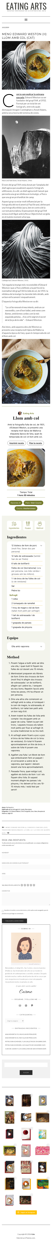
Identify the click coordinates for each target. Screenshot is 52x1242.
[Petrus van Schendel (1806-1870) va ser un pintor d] (26, 1101)
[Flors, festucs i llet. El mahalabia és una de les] (9, 1200)
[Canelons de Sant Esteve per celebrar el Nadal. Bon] (42, 1101)
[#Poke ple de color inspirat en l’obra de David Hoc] (26, 1184)
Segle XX (10, 813)
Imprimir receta (16, 443)
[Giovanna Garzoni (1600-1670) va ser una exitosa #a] (9, 1150)
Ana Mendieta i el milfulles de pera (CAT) (21, 1038)
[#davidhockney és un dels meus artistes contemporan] (42, 1184)
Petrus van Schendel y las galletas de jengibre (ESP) (25, 1041)
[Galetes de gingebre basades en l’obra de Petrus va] (9, 1101)
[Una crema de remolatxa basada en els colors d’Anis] (9, 1134)
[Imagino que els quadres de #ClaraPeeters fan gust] (26, 1200)
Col (10, 811)
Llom (32, 811)
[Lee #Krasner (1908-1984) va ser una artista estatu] (42, 1150)
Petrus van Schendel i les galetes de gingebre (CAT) (25, 1045)
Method (39, 528)
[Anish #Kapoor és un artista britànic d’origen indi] (26, 1134)
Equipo (28, 528)
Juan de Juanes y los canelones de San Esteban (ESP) (25, 1049)
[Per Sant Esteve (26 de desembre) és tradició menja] (9, 1117)
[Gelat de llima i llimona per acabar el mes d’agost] (42, 1134)
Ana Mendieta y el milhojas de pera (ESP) (20, 1034)
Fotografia (27, 811)
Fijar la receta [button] (35, 443)
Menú (35, 811)
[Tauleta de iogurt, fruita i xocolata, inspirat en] (26, 1150)
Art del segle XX (15, 809)
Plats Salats (28, 809)
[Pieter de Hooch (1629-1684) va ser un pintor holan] (9, 1184)
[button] (41, 545)
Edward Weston (15, 811)
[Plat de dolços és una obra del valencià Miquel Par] (42, 1117)
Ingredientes (14, 528)
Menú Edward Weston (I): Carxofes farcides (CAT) (27, 827)
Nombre (5, 853)
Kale (33, 1234)
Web (3, 874)
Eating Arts (10, 807)
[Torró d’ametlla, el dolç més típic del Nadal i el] (26, 1117)
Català (22, 809)
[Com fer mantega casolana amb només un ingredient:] (42, 1167)
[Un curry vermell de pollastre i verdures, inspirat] (9, 1167)
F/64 (22, 811)
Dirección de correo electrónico (15, 863)
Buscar (26, 1072)
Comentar (6, 891)
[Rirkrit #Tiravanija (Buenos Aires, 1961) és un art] (26, 1167)
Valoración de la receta (11, 885)
